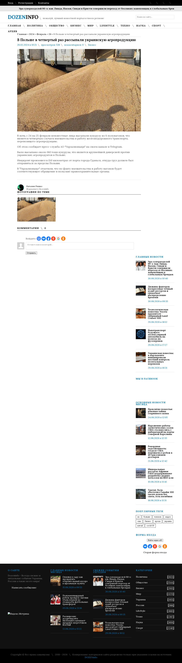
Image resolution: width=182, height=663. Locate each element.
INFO (23, 17)
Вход (10, 2)
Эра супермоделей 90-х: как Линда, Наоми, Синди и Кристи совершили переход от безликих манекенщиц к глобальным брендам (89, 8)
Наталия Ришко (34, 186)
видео (168, 517)
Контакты (43, 2)
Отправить (31, 253)
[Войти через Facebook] (48, 238)
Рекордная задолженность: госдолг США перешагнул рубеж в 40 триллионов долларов (160, 451)
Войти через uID (155, 540)
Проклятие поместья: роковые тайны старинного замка (160, 411)
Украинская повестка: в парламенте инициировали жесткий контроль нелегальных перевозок (161, 358)
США (139, 521)
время (157, 521)
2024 (31, 34)
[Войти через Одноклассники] (63, 238)
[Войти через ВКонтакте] (44, 238)
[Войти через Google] (58, 238)
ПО (138, 517)
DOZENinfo (91, 657)
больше (146, 517)
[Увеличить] (36, 209)
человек (157, 517)
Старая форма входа (155, 552)
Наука (139, 622)
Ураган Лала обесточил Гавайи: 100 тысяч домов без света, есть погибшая (161, 493)
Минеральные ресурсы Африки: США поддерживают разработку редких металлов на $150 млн (160, 473)
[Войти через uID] (39, 238)
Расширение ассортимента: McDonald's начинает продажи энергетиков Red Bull (74, 620)
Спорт (139, 627)
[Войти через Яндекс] (53, 238)
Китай (140, 525)
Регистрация (25, 2)
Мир (138, 593)
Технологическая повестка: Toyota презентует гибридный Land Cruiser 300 (158, 313)
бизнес (148, 521)
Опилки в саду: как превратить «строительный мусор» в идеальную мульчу (75, 580)
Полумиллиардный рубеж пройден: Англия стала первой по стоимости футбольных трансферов (75, 600)
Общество (142, 582)
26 (50, 34)
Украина (168, 521)
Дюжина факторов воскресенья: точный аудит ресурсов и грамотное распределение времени (160, 292)
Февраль (41, 34)
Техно (139, 616)
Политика (141, 576)
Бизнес (92, 44)
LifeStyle (140, 610)
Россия (140, 605)
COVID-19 (150, 525)
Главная (22, 34)
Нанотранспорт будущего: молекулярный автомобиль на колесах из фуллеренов (157, 335)
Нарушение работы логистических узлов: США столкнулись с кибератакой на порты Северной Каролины (161, 430)
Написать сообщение (24, 587)
